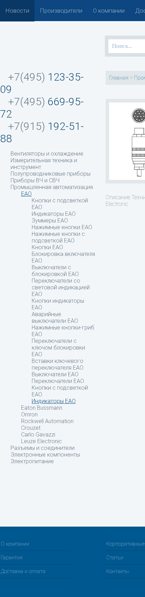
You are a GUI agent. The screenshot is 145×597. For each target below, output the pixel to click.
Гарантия (12, 557)
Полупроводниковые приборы (50, 173)
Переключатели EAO (58, 381)
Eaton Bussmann (41, 407)
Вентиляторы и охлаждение (47, 153)
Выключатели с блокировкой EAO (55, 270)
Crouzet (30, 428)
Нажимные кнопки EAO (62, 227)
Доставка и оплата (23, 571)
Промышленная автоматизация (52, 187)
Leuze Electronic (41, 441)
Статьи (114, 557)
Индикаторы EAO (54, 213)
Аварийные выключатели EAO (55, 317)
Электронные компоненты (45, 454)
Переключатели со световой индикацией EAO (61, 287)
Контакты (117, 571)
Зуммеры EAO (50, 220)
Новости (17, 10)
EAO (26, 193)
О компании (109, 10)
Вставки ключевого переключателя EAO (57, 364)
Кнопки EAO (47, 247)
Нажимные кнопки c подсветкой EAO (58, 237)
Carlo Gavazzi (38, 434)
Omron (29, 414)
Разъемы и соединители (43, 448)
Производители (61, 10)
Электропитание (32, 461)
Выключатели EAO (55, 374)
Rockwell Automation (47, 421)
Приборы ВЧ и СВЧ (35, 180)
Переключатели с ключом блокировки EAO (58, 348)
